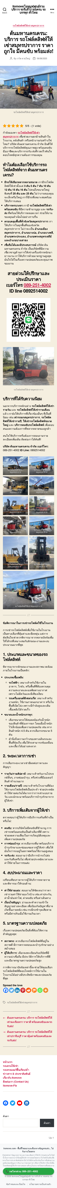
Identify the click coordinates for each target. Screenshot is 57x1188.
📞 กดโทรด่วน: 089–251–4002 (22, 1171)
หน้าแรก (7, 1062)
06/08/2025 (42, 58)
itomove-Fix (10, 1085)
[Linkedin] (17, 990)
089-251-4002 (37, 284)
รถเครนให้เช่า (10, 1066)
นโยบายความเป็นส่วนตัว (40, 1184)
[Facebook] (5, 990)
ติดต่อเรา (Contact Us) (15, 1081)
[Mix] (34, 990)
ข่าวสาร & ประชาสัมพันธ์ (16, 1074)
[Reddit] (28, 990)
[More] (45, 990)
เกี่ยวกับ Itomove (12, 1078)
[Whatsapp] (40, 990)
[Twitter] (11, 990)
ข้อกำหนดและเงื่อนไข (15, 1184)
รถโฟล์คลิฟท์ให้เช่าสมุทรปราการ (28, 25)
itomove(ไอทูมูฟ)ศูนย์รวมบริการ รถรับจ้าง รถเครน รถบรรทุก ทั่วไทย (28, 9)
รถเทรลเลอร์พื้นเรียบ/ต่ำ (16, 1070)
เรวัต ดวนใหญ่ (23, 58)
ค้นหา (6, 1116)
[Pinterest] (22, 990)
